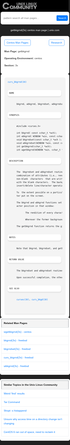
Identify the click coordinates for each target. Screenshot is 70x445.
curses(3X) (23, 299)
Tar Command (12, 402)
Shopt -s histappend (15, 410)
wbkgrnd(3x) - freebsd (16, 366)
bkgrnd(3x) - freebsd (15, 340)
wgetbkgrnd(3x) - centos (17, 331)
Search (62, 18)
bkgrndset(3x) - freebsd (17, 349)
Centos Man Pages (17, 42)
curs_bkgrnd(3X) (17, 82)
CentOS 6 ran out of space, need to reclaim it (29, 432)
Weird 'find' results (14, 393)
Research (56, 42)
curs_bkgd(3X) (40, 299)
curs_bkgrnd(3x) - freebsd (18, 357)
